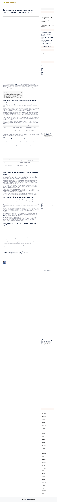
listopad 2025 (44, 422)
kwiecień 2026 (44, 416)
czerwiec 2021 (44, 468)
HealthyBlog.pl (28, 499)
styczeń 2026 (43, 419)
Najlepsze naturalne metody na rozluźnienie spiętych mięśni (14, 251)
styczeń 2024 (43, 437)
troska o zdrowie (14, 84)
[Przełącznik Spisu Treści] (21, 92)
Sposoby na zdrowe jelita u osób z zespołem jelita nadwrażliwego (14, 253)
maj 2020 (43, 488)
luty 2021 (43, 474)
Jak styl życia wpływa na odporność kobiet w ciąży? (10, 96)
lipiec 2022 (43, 448)
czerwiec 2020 (44, 487)
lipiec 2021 (43, 467)
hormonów (23, 210)
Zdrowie (42, 58)
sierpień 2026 (44, 411)
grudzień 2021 (44, 459)
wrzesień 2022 (44, 445)
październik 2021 (44, 462)
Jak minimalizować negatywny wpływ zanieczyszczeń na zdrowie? (48, 65)
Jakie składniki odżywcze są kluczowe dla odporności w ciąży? (12, 93)
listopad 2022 (44, 442)
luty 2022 (43, 456)
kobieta (33, 176)
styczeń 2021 (43, 476)
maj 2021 (43, 470)
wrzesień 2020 (44, 482)
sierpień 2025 (44, 427)
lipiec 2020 (43, 485)
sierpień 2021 (44, 465)
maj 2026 (43, 414)
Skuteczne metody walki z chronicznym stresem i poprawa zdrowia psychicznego (48, 340)
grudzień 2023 (44, 439)
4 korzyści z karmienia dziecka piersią (46, 43)
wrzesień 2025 (44, 425)
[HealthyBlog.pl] (9, 2)
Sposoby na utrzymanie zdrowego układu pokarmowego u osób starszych (16, 252)
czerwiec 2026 (44, 413)
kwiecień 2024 (44, 433)
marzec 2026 (43, 417)
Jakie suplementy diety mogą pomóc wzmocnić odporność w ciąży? (13, 95)
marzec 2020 (43, 491)
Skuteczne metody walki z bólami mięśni (46, 32)
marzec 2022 (43, 454)
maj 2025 (43, 431)
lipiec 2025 (43, 428)
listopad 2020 (44, 479)
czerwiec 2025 (44, 430)
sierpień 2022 (44, 447)
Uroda (41, 56)
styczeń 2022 (43, 457)
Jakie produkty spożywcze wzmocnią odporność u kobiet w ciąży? (12, 94)
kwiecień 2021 (44, 471)
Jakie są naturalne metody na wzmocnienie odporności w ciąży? (12, 97)
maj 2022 (43, 451)
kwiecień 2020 (44, 490)
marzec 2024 (43, 434)
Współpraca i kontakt (49, 2)
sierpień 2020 (44, 484)
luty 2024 (43, 436)
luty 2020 (43, 493)
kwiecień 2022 (44, 453)
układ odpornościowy (20, 105)
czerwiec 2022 (44, 450)
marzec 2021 (43, 473)
